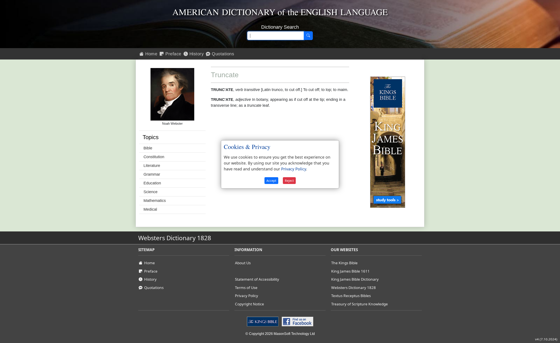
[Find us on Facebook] (297, 321)
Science (151, 192)
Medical (150, 209)
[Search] (308, 35)
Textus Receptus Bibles (351, 295)
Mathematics (155, 200)
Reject (289, 180)
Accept (271, 180)
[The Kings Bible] (263, 321)
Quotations (222, 53)
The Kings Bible (344, 262)
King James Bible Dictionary (355, 279)
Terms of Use (246, 287)
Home (151, 53)
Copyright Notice (249, 303)
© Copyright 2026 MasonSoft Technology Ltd (280, 334)
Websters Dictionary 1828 (353, 287)
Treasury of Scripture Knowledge (359, 303)
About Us (243, 262)
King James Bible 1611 (350, 271)
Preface (172, 53)
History (196, 53)
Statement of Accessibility (257, 279)
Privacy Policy (246, 295)
